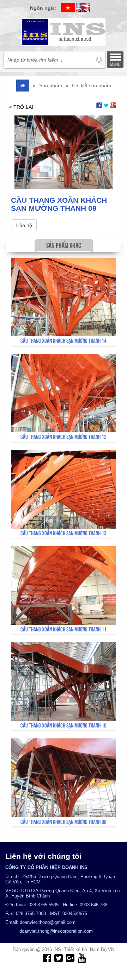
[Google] (69, 958)
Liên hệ (24, 225)
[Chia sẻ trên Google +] (113, 105)
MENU (115, 59)
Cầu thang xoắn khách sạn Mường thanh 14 (63, 341)
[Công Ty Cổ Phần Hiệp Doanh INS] (63, 32)
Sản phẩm (50, 85)
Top (110, 937)
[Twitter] (58, 958)
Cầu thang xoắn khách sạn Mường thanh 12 (63, 437)
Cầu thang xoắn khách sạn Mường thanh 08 (63, 822)
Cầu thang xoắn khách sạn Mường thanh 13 (63, 533)
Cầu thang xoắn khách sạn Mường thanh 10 (63, 725)
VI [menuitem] (68, 7)
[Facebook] (46, 958)
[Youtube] (81, 958)
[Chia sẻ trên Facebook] (99, 105)
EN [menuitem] (83, 7)
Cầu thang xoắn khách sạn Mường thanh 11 (63, 629)
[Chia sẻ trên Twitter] (106, 105)
